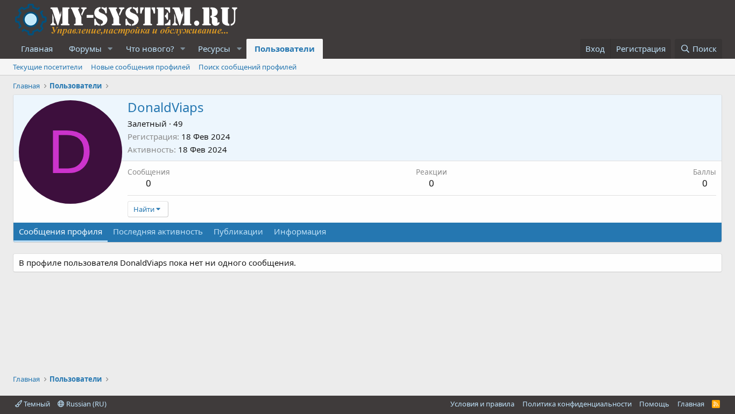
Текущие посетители (47, 67)
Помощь (654, 404)
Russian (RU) (86, 404)
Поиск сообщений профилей (247, 67)
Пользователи (285, 48)
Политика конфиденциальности (577, 404)
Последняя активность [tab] (158, 231)
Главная (37, 48)
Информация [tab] (300, 231)
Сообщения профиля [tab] (60, 231)
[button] (110, 49)
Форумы (85, 48)
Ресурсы (214, 48)
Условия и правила (482, 404)
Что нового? (150, 48)
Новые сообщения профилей (140, 67)
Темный (36, 404)
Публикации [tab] (238, 231)
